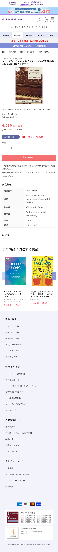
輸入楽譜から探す (13, 338)
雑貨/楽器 (29, 35)
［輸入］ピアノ (43, 52)
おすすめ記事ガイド (14, 391)
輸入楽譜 (17, 35)
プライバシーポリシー (15, 480)
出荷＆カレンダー (13, 445)
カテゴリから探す (13, 326)
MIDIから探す (11, 356)
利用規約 (9, 468)
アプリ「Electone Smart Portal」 (21, 385)
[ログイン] (39, 18)
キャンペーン (11, 410)
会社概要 (9, 486)
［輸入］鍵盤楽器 (26, 52)
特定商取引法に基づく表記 (17, 474)
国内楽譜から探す (13, 332)
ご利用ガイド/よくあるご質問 (18, 433)
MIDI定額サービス (13, 379)
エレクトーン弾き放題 (15, 373)
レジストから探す (13, 350)
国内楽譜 (6, 35)
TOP (4, 52)
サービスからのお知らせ (16, 404)
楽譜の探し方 (11, 439)
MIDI (52, 35)
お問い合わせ (11, 451)
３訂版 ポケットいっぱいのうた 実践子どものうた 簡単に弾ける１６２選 (42, 294)
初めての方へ (11, 427)
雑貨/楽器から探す (13, 344)
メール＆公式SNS (13, 397)
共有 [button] (7, 234)
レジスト (40, 35)
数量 (4, 142)
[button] (52, 18)
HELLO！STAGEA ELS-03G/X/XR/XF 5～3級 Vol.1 (13, 294)
